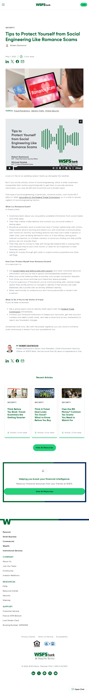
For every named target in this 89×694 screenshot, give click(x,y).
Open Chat (78, 690)
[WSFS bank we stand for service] (44, 656)
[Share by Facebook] (17, 61)
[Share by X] (12, 61)
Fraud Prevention (22, 111)
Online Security (52, 111)
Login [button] (84, 4)
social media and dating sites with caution (33, 271)
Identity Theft (37, 111)
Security (10, 27)
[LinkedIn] (33, 673)
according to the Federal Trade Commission (39, 197)
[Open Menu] (3, 4)
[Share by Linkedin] (7, 61)
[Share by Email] (22, 61)
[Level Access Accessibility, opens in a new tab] (49, 644)
